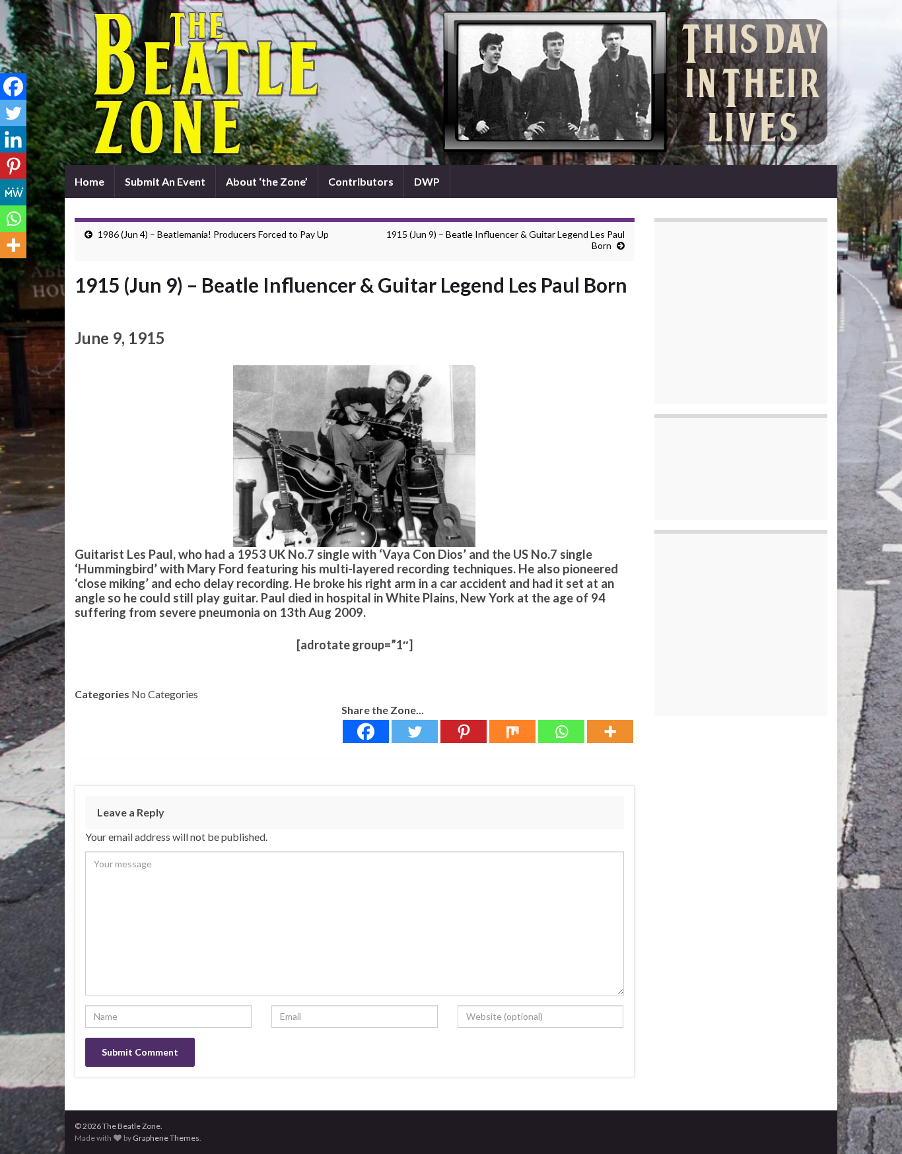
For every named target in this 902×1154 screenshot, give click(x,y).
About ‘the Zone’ (267, 181)
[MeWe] (13, 192)
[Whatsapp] (561, 731)
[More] (610, 731)
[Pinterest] (463, 731)
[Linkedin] (13, 139)
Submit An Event (165, 181)
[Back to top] (872, 1124)
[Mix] (512, 731)
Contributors (361, 181)
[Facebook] (366, 731)
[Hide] (5, 271)
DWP (427, 181)
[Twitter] (415, 731)
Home (89, 181)
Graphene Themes (166, 1138)
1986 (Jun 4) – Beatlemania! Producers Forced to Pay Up (213, 234)
